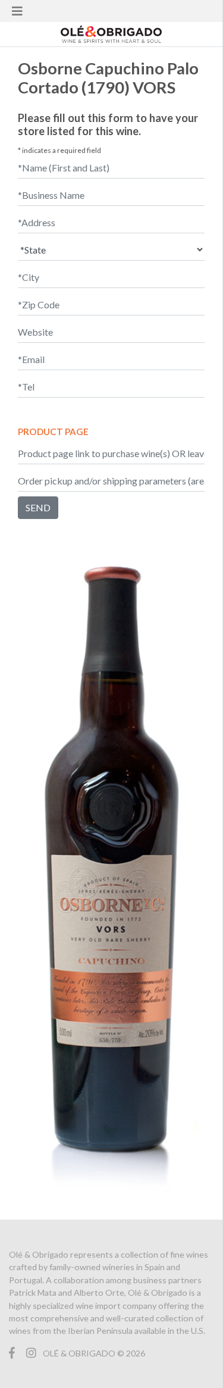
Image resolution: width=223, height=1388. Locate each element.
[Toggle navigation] (17, 11)
